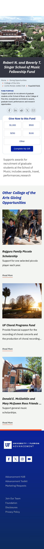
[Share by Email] (34, 111)
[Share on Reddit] (22, 111)
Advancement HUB (15, 476)
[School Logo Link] (21, 445)
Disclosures (11, 507)
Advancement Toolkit (16, 481)
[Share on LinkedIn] (16, 111)
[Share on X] (28, 111)
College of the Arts (12, 83)
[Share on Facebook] (10, 111)
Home (3, 80)
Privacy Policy (12, 511)
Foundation (11, 502)
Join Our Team (13, 498)
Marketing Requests (15, 485)
